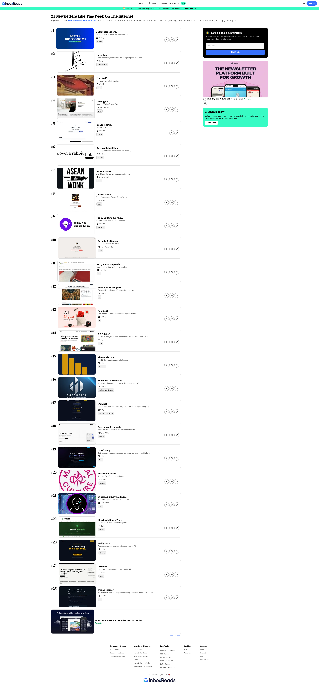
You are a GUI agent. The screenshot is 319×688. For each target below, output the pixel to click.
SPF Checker (165, 654)
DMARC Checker (166, 660)
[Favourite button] (176, 39)
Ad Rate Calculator (167, 667)
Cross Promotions (117, 653)
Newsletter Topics (141, 656)
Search (153, 3)
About (202, 649)
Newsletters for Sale (142, 663)
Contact (203, 653)
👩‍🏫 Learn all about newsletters (224, 33)
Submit (164, 3)
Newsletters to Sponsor (143, 666)
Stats (136, 659)
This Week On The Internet (82, 20)
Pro (183, 3)
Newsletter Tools (140, 653)
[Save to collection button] (166, 39)
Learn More (211, 123)
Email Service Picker (168, 650)
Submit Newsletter (117, 656)
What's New (204, 659)
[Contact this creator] (171, 39)
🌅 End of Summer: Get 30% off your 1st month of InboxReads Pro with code (158, 8)
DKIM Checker (165, 657)
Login (303, 3)
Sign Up (312, 3)
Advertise (175, 3)
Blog (201, 656)
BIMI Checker (165, 664)
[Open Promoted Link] (205, 102)
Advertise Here (175, 636)
